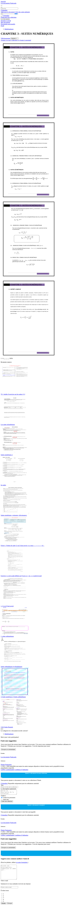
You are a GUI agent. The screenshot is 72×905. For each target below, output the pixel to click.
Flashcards (13, 3)
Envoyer (10, 903)
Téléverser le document (8, 12)
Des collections (11, 17)
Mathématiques (9, 29)
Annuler (4, 903)
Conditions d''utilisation (21, 769)
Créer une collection (7, 801)
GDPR (3, 769)
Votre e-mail (4, 880)
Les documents (5, 3)
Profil (2, 26)
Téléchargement (6, 38)
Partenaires (8, 764)
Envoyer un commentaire (8, 749)
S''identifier (4, 10)
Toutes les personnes (9, 797)
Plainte (3, 764)
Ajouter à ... (14, 38)
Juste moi (6, 799)
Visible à (3, 795)
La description (8, 789)
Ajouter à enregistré (25, 40)
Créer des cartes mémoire (22, 12)
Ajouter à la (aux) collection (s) (10, 40)
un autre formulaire (22, 862)
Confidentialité (9, 769)
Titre (2, 785)
